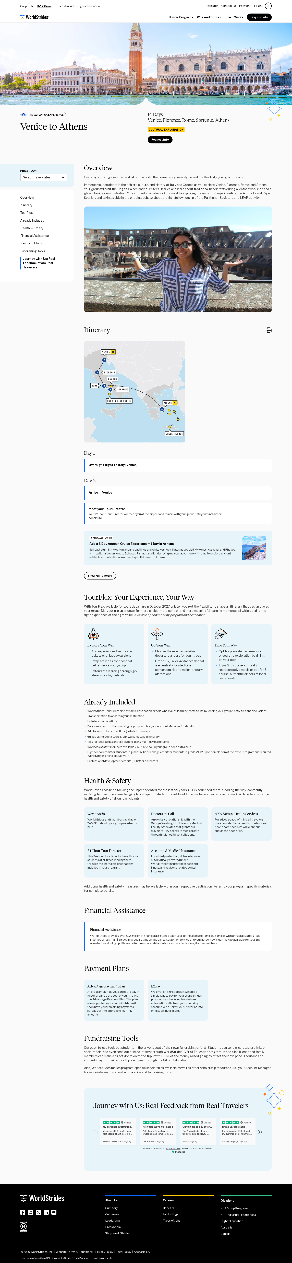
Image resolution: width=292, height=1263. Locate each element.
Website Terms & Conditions (74, 1252)
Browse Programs (181, 17)
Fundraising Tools (32, 251)
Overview (27, 197)
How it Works (234, 17)
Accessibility (142, 1252)
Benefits (168, 1208)
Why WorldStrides (209, 17)
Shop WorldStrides (117, 1233)
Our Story (111, 1208)
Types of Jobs (171, 1220)
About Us (111, 1200)
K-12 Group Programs (234, 1208)
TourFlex (26, 213)
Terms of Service (98, 1258)
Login (258, 5)
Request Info (259, 17)
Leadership (112, 1220)
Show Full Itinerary (100, 575)
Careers (168, 1200)
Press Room (113, 1227)
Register (212, 5)
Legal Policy (123, 1252)
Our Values (112, 1214)
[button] (44, 115)
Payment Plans (31, 243)
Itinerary (26, 205)
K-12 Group (44, 6)
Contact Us (228, 5)
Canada (225, 1233)
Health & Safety (31, 228)
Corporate (27, 6)
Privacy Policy (104, 1252)
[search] (268, 6)
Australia (226, 1227)
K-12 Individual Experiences (238, 1214)
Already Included (32, 220)
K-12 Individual (65, 6)
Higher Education (88, 6)
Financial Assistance (34, 236)
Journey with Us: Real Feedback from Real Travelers (39, 263)
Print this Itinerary (269, 330)
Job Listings (170, 1214)
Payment (245, 5)
